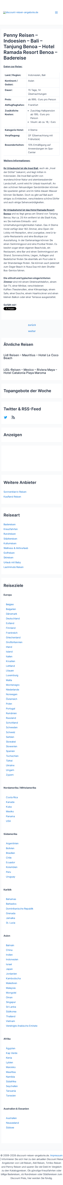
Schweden (12, 727)
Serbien (10, 737)
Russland (11, 718)
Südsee (10, 1127)
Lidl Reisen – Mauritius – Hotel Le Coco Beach (31, 356)
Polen (9, 703)
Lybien (9, 1062)
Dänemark (11, 613)
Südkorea (11, 1011)
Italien (9, 656)
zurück (32, 325)
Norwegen (11, 694)
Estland (10, 623)
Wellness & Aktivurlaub (16, 548)
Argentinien (12, 843)
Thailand (10, 1016)
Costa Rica (12, 797)
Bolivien (10, 848)
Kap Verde (11, 1053)
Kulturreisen (10, 543)
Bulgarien (11, 609)
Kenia (9, 1057)
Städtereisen (10, 538)
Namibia (10, 1076)
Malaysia (11, 988)
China (9, 950)
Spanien (10, 751)
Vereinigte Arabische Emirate (21, 1025)
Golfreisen (9, 552)
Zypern (10, 774)
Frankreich (12, 632)
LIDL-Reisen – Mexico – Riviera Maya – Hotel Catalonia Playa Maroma (30, 371)
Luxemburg (12, 675)
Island (9, 651)
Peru (8, 872)
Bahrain (10, 945)
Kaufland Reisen (12, 496)
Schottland (12, 722)
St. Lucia (10, 922)
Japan (9, 969)
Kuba (9, 806)
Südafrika (11, 1081)
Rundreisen (10, 533)
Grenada (10, 913)
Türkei (9, 760)
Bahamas (11, 899)
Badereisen (10, 524)
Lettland (10, 665)
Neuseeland (12, 1122)
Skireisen (8, 557)
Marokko (11, 1067)
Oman (9, 997)
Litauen (10, 670)
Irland (9, 646)
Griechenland (13, 637)
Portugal (10, 708)
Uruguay (10, 876)
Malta (9, 680)
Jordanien (11, 973)
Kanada (10, 802)
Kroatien (10, 661)
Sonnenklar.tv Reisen (15, 491)
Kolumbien (11, 867)
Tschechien (12, 756)
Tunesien (11, 1095)
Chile (8, 857)
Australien (11, 1118)
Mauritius (11, 1072)
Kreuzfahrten (11, 529)
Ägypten (10, 1048)
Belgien (10, 604)
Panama (10, 816)
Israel (9, 964)
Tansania (11, 1090)
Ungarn (10, 770)
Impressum (56, 1155)
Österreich (11, 699)
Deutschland (13, 618)
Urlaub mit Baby (12, 562)
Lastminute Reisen (14, 567)
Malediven (11, 983)
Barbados (11, 903)
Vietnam (10, 1021)
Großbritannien (14, 642)
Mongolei (11, 992)
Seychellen (12, 1086)
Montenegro (13, 684)
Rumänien (11, 713)
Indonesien (12, 959)
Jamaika (10, 918)
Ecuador (10, 862)
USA (8, 821)
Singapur (11, 1002)
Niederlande (12, 689)
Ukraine (10, 765)
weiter (32, 331)
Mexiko (10, 811)
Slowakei (11, 741)
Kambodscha (13, 978)
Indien (9, 954)
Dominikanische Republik (19, 908)
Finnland (11, 627)
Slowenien (11, 746)
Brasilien (10, 853)
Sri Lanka (11, 1006)
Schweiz (10, 732)
